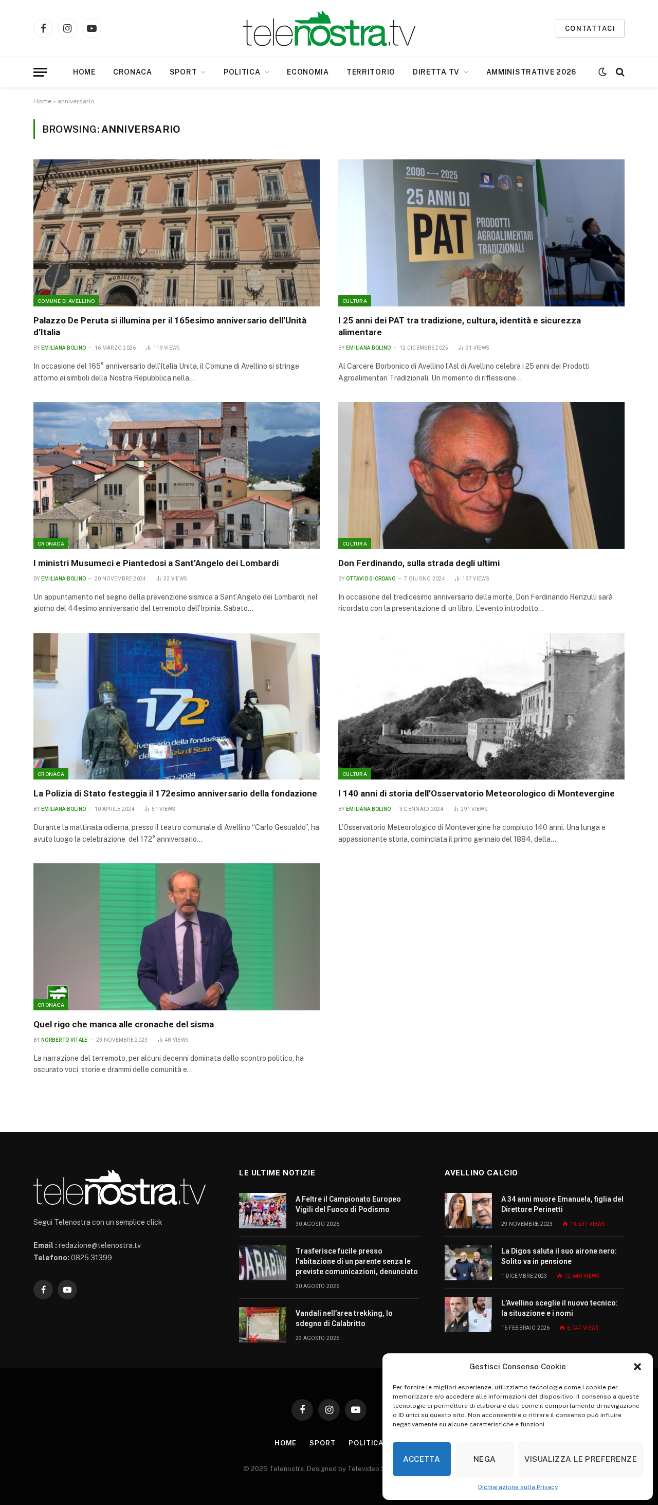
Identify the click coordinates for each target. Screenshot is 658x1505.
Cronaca (132, 72)
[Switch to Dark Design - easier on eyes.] (602, 72)
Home (84, 72)
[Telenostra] (329, 28)
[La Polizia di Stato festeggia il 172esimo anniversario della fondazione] (176, 706)
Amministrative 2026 (531, 72)
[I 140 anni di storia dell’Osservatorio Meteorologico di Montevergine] (481, 706)
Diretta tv (436, 72)
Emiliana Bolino (63, 348)
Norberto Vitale (64, 1040)
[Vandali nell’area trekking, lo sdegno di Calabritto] (262, 1325)
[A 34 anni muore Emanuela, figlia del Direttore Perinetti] (468, 1210)
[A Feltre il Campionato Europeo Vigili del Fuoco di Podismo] (262, 1210)
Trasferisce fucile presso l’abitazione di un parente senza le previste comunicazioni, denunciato (357, 1261)
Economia (308, 72)
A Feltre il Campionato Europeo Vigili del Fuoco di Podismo (348, 1204)
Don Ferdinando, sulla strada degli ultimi (419, 563)
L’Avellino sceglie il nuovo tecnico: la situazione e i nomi (559, 1308)
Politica (242, 72)
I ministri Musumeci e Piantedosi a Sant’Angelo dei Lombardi (156, 563)
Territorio (370, 72)
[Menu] (40, 72)
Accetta (421, 1459)
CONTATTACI (590, 28)
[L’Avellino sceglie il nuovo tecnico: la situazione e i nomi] (468, 1314)
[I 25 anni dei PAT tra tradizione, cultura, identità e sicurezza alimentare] (481, 232)
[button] (637, 1367)
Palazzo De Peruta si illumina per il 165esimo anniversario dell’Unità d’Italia (169, 326)
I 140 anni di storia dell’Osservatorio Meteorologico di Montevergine (476, 793)
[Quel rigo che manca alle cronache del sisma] (176, 936)
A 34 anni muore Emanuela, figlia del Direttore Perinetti (562, 1204)
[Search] (619, 72)
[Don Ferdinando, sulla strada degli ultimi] (481, 475)
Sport (183, 72)
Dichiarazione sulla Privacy (518, 1487)
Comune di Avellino (66, 301)
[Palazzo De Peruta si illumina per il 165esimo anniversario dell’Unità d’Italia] (176, 232)
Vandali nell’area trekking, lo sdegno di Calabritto (344, 1318)
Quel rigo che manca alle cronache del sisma (123, 1024)
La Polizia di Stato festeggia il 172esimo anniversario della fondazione (175, 793)
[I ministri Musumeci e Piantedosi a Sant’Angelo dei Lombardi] (176, 475)
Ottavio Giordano (371, 579)
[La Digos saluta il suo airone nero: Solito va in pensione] (468, 1262)
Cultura (354, 301)
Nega (484, 1459)
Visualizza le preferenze (580, 1459)
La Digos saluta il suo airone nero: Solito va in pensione (559, 1256)
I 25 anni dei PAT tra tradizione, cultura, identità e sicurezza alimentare (459, 326)
